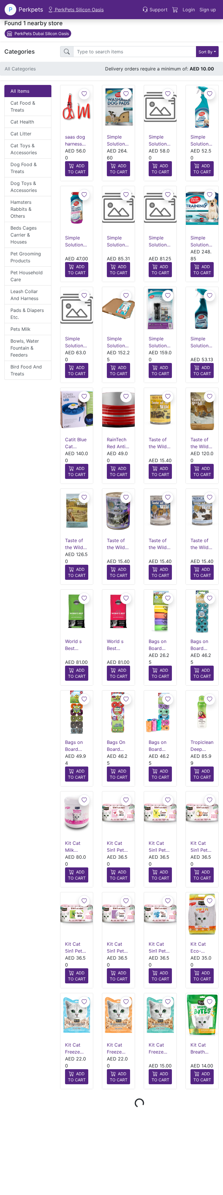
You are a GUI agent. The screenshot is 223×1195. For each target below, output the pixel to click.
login (189, 9)
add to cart (77, 168)
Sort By (206, 51)
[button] (188, 9)
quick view (78, 119)
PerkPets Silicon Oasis (78, 9)
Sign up (207, 9)
